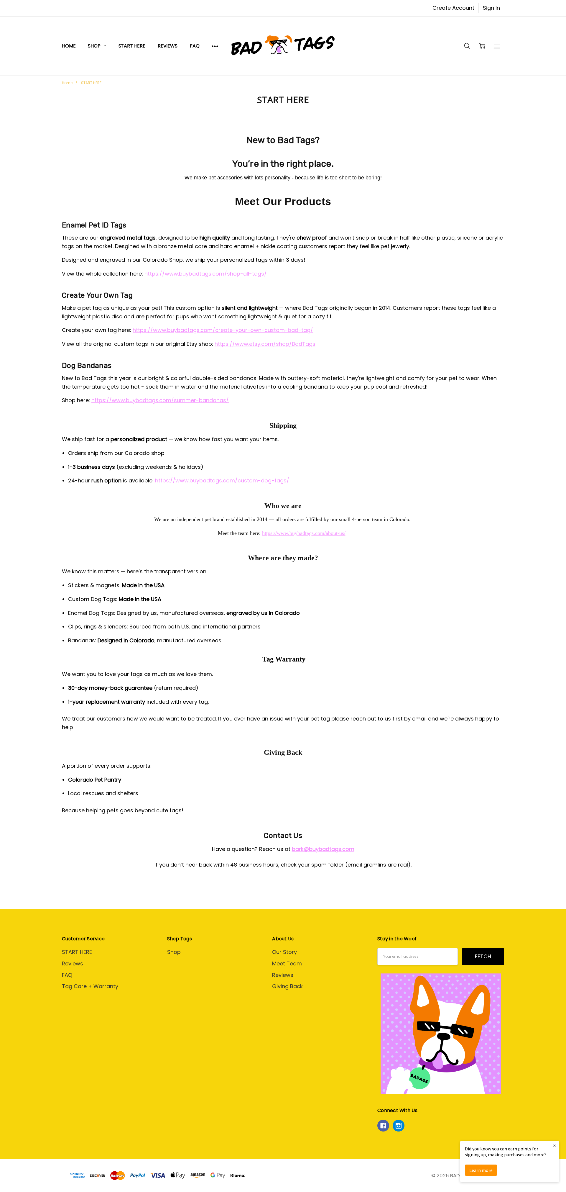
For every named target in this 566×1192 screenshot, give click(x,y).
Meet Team (287, 963)
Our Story (284, 952)
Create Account (453, 8)
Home (68, 45)
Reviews (167, 45)
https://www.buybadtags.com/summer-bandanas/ (160, 400)
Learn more (481, 1170)
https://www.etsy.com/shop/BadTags (265, 344)
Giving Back (287, 986)
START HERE (132, 45)
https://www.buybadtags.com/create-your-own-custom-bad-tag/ (223, 330)
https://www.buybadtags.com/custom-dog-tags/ (222, 480)
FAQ (195, 45)
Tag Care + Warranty (90, 986)
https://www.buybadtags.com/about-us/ (303, 533)
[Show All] (214, 46)
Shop (94, 45)
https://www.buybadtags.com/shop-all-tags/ (205, 273)
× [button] (554, 1145)
